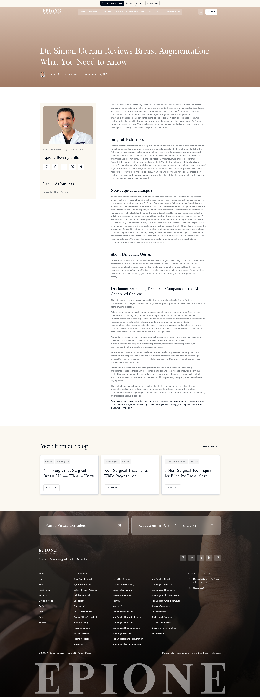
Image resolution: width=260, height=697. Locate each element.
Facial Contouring (82, 628)
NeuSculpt (117, 601)
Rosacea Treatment (161, 606)
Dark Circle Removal (83, 611)
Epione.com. (161, 242)
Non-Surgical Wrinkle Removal (166, 601)
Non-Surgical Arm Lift (123, 611)
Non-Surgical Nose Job (162, 584)
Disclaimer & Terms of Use (189, 653)
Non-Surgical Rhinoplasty (163, 590)
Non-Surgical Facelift (122, 633)
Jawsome (78, 644)
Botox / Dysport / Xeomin (86, 590)
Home (42, 579)
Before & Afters (46, 601)
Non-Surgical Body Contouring (127, 617)
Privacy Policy (168, 653)
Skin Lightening (159, 611)
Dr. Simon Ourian (76, 149)
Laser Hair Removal (122, 579)
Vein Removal (158, 633)
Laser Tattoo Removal (123, 590)
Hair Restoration (81, 633)
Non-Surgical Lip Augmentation (127, 644)
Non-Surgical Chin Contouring (126, 628)
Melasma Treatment (122, 595)
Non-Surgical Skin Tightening (165, 595)
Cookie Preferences (212, 653)
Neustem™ (117, 606)
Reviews (43, 595)
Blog (41, 611)
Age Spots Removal (83, 584)
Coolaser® (79, 601)
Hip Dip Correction (82, 639)
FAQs (41, 606)
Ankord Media (84, 653)
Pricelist (42, 622)
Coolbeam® (79, 606)
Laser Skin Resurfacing (123, 584)
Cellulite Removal (82, 595)
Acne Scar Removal (83, 579)
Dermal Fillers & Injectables (86, 617)
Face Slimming (81, 622)
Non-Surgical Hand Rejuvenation (128, 639)
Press (41, 617)
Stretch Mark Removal (162, 617)
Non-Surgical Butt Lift (123, 622)
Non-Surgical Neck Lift (162, 579)
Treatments (44, 590)
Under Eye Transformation (164, 628)
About (42, 584)
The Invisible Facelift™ (162, 622)
